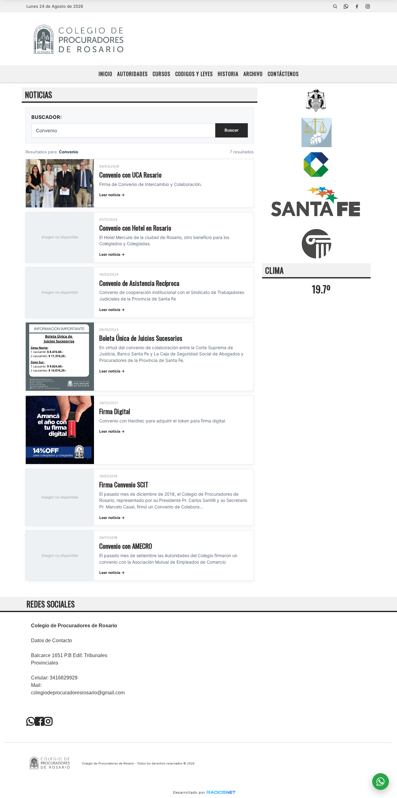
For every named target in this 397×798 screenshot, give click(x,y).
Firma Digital (114, 411)
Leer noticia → (112, 194)
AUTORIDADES (132, 74)
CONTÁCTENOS (283, 74)
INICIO (105, 74)
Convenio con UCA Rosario (130, 174)
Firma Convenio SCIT (123, 484)
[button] (335, 6)
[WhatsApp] (346, 6)
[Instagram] (367, 6)
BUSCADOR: (46, 117)
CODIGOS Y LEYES (194, 74)
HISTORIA (228, 74)
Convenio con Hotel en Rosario (135, 227)
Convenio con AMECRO (125, 546)
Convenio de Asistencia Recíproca (139, 283)
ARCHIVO (253, 74)
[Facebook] (356, 6)
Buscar (232, 130)
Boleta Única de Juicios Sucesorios (140, 338)
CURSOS (161, 74)
